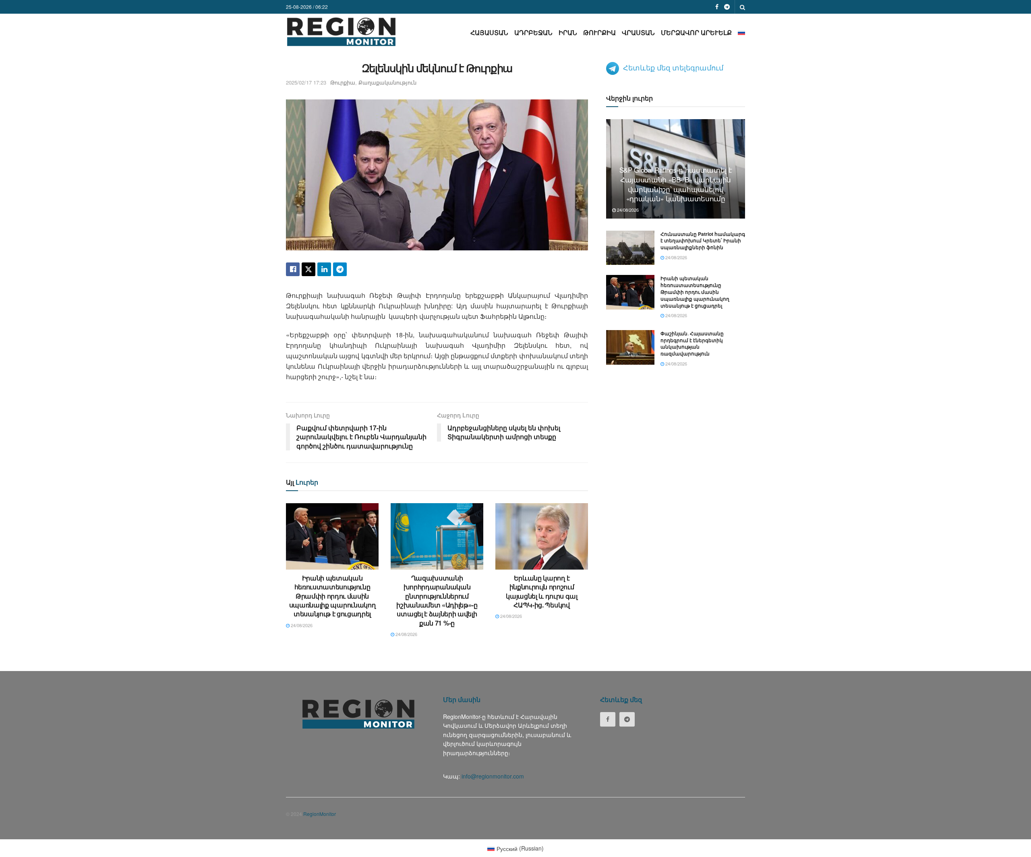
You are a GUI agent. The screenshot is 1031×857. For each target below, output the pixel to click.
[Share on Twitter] (308, 269)
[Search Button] (742, 7)
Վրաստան (638, 32)
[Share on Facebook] (293, 269)
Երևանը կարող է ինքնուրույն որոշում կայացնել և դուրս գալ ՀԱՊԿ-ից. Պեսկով (542, 591)
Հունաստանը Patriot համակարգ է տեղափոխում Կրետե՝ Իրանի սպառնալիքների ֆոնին (702, 240)
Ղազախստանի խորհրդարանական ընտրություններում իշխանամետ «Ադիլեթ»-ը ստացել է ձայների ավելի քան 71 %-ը (437, 600)
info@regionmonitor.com (493, 776)
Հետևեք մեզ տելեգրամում (673, 67)
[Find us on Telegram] (727, 7)
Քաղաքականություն (387, 82)
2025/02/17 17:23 (306, 82)
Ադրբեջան (533, 32)
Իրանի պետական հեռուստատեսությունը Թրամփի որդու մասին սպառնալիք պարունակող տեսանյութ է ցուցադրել (332, 596)
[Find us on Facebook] (716, 7)
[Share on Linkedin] (324, 269)
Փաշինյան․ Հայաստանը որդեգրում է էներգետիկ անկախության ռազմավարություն (692, 343)
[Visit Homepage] (341, 31)
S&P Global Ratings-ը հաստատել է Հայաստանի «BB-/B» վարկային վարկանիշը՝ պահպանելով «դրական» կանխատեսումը (675, 184)
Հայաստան (489, 32)
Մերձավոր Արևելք (696, 32)
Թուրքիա (599, 32)
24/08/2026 (301, 625)
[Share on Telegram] (340, 269)
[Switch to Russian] (741, 32)
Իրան (568, 32)
